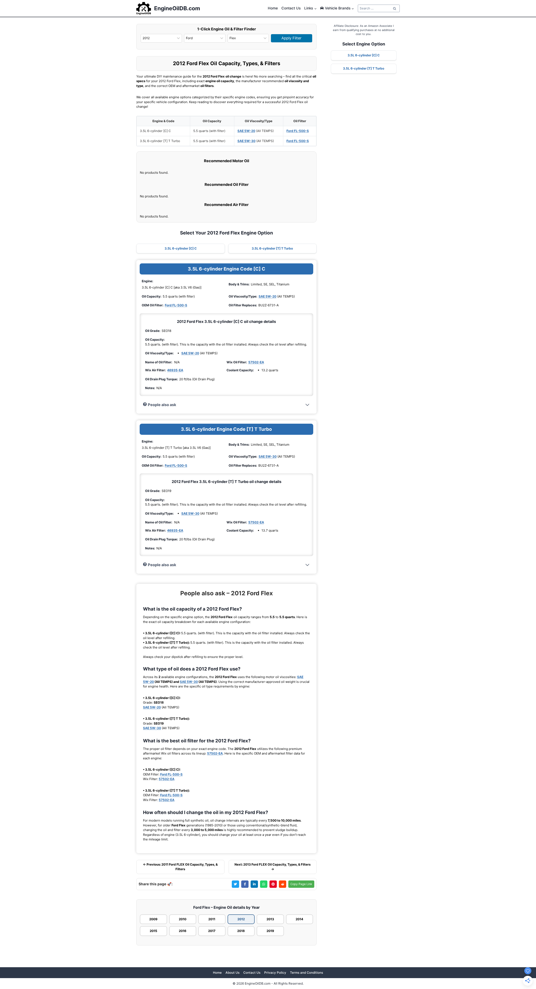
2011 (211, 919)
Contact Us (291, 8)
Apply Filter (291, 38)
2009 (153, 919)
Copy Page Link (301, 884)
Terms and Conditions (306, 973)
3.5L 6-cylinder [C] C (181, 248)
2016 (182, 931)
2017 (211, 931)
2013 (270, 919)
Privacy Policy (275, 973)
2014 (299, 919)
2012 (241, 919)
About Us (232, 973)
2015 (153, 931)
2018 (241, 931)
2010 (182, 919)
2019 (270, 931)
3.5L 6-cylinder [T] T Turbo (272, 248)
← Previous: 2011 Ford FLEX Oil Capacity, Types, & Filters (180, 866)
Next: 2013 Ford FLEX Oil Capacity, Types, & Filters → (272, 866)
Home (273, 8)
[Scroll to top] (526, 962)
